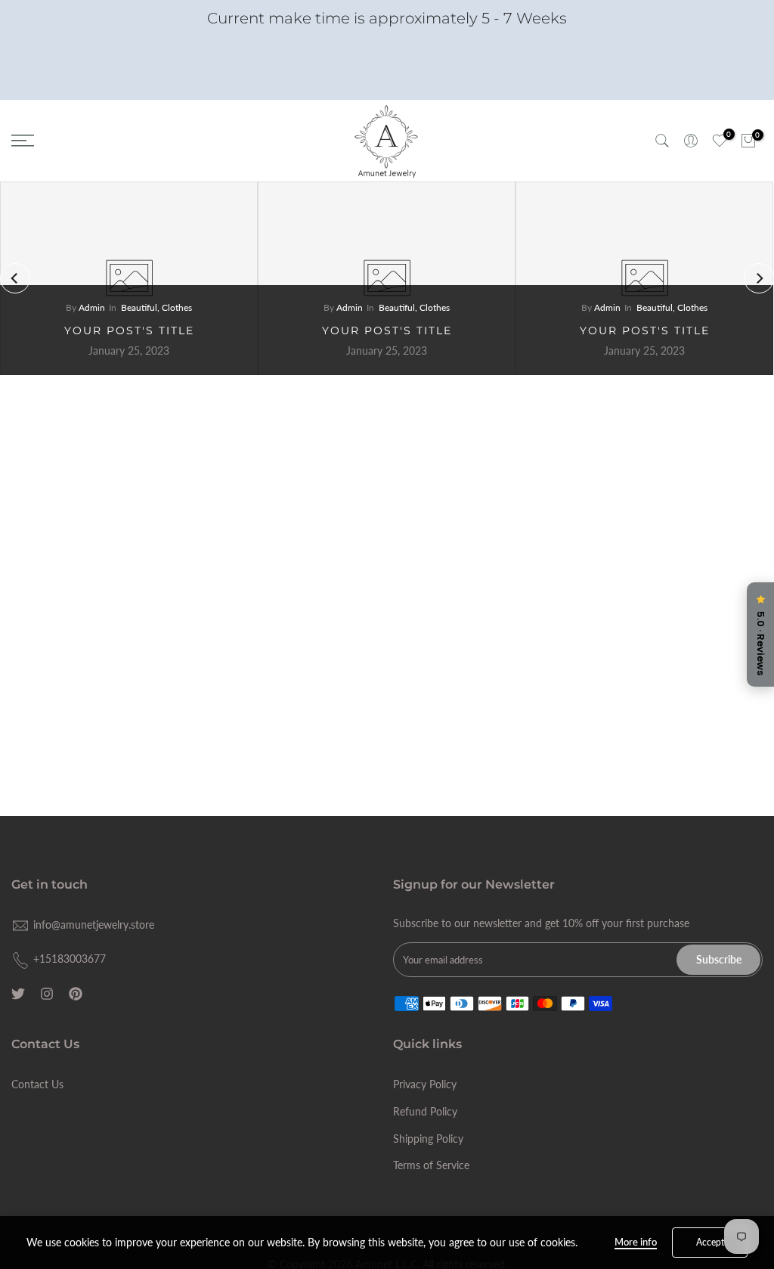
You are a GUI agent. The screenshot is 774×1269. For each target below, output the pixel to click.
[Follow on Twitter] (18, 994)
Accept (710, 1242)
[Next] (759, 278)
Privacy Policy (425, 1084)
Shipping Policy (428, 1138)
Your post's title (129, 330)
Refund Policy (425, 1111)
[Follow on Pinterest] (75, 994)
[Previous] (15, 278)
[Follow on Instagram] (47, 994)
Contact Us (37, 1084)
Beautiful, (141, 307)
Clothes (177, 307)
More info (636, 1242)
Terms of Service (431, 1165)
